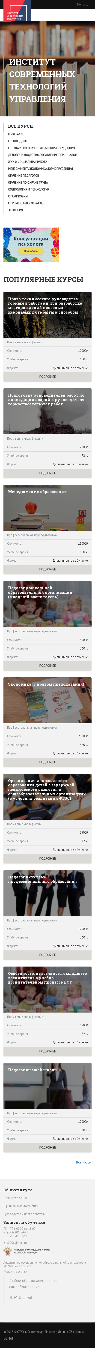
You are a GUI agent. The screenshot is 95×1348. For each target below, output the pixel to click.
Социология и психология (28, 189)
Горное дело (17, 141)
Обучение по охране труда (28, 183)
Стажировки (18, 196)
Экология (15, 210)
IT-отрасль (16, 134)
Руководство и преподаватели (24, 1214)
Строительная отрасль (25, 203)
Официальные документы (20, 1206)
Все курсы (84, 1162)
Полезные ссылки (15, 1271)
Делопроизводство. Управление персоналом (42, 155)
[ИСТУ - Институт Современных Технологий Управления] (17, 14)
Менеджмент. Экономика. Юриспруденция (40, 169)
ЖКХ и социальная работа (27, 162)
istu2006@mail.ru (15, 1243)
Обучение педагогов (23, 176)
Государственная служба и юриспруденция (41, 148)
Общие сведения (15, 1198)
